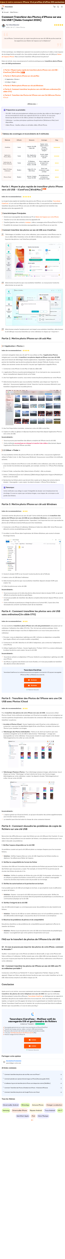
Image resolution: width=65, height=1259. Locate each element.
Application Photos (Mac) (7, 156)
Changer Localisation (54, 1105)
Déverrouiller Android (10, 1105)
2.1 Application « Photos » (12, 79)
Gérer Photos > (14, 12)
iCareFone (7, 147)
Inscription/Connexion (13, 1061)
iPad (33, 1116)
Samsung (6, 1110)
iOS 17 (60, 1110)
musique (28, 222)
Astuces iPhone (37, 1105)
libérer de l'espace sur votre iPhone (47, 217)
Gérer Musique (43, 1116)
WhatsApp (25, 1105)
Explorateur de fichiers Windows (7, 163)
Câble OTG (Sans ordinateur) (7, 170)
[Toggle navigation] (61, 6)
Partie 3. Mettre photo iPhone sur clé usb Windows (24, 86)
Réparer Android (36, 1110)
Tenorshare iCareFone (32, 670)
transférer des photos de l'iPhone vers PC (21, 1032)
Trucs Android (50, 1110)
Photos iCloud (7, 177)
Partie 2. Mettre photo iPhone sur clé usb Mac (22, 76)
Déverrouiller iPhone (19, 1110)
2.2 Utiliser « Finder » (10, 82)
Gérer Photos (20, 27)
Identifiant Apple (23, 1116)
